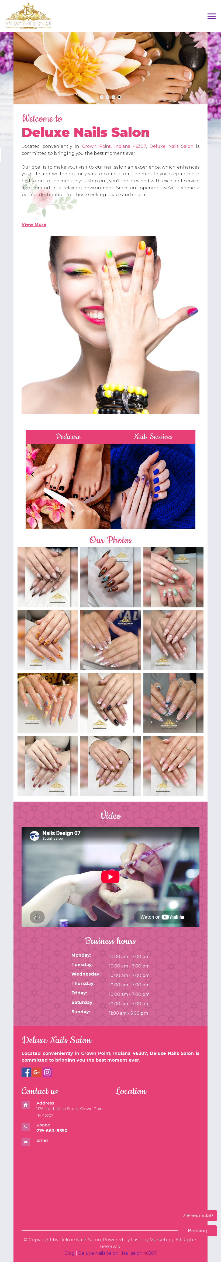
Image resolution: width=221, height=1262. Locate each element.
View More (34, 224)
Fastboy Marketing (152, 1239)
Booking (198, 1230)
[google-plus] (37, 1072)
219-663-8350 (197, 1215)
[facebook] (26, 1072)
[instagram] (47, 1072)
